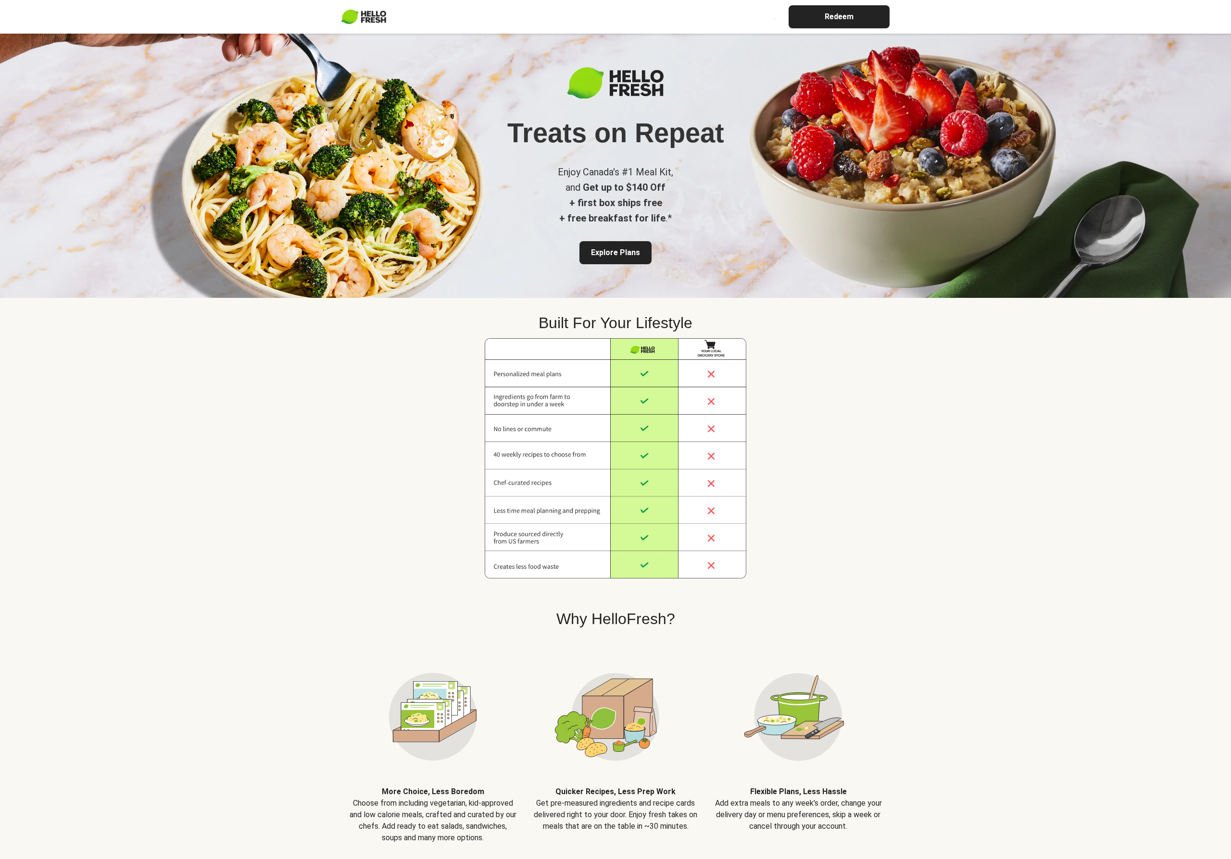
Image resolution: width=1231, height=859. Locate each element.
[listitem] (432, 744)
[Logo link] (615, 96)
